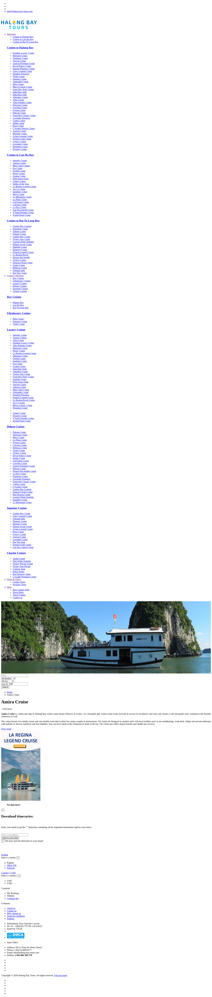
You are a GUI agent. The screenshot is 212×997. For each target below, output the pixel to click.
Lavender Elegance (21, 118)
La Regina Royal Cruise (24, 400)
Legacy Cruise (19, 141)
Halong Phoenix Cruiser (24, 68)
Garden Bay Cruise (21, 236)
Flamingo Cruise (20, 58)
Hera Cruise (18, 84)
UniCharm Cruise (21, 202)
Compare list (12, 898)
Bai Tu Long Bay (21, 307)
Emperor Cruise (20, 249)
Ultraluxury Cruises (22, 281)
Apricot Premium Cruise (24, 63)
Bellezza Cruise (20, 268)
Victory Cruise (19, 260)
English (4, 855)
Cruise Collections (15, 275)
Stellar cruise (18, 123)
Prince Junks (18, 571)
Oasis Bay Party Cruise (23, 89)
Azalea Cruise (19, 176)
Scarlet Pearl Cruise (22, 215)
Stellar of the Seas (21, 184)
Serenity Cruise (20, 160)
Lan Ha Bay (18, 305)
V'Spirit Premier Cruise (23, 212)
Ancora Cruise (19, 61)
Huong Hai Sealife (21, 257)
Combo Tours (19, 582)
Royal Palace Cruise (22, 66)
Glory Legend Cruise (22, 71)
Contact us (17, 597)
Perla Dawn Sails (20, 179)
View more (6, 729)
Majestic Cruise (20, 133)
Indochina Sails (20, 92)
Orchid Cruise (19, 171)
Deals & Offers (14, 579)
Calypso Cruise (20, 205)
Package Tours (19, 584)
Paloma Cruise (19, 234)
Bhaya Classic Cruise (22, 87)
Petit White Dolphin (22, 561)
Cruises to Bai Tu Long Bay (25, 42)
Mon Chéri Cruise (21, 390)
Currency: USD (8, 873)
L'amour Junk (19, 569)
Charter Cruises (20, 291)
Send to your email (10, 838)
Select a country (8, 857)
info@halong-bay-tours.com (20, 11)
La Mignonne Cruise (22, 197)
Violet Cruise (19, 76)
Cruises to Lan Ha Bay (23, 39)
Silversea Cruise (20, 105)
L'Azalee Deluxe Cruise (24, 128)
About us (11, 908)
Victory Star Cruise (21, 239)
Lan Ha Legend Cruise (23, 210)
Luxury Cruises (20, 283)
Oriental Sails (19, 270)
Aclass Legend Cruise (23, 136)
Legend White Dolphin (23, 242)
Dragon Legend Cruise (23, 252)
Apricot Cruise (19, 131)
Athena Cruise (19, 231)
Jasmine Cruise (19, 79)
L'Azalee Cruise (20, 487)
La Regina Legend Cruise (24, 186)
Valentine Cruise (20, 97)
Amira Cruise (19, 265)
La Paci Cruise (19, 207)
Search (5, 687)
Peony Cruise (19, 173)
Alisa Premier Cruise (22, 102)
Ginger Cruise (19, 181)
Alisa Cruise (18, 100)
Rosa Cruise (18, 126)
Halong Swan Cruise (22, 244)
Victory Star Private (22, 566)
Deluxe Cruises (20, 286)
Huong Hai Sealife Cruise (24, 471)
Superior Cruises (20, 288)
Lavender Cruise (20, 144)
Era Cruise (17, 168)
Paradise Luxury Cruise (23, 53)
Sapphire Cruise (20, 192)
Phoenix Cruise (20, 521)
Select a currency (9, 875)
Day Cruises (18, 278)
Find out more (60, 975)
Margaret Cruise (20, 55)
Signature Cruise (20, 229)
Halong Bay (18, 302)
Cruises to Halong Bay (23, 37)
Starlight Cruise (20, 247)
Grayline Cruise (20, 107)
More (9, 587)
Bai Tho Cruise (20, 273)
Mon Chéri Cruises (21, 166)
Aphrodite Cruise (20, 81)
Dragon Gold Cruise (22, 139)
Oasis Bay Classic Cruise (24, 115)
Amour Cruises (20, 338)
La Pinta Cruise (20, 199)
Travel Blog (18, 592)
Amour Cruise (19, 163)
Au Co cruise (19, 403)
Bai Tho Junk (19, 542)
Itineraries (11, 34)
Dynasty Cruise (20, 149)
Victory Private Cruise (23, 564)
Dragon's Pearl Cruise (23, 262)
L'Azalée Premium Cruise (24, 577)
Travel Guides (19, 595)
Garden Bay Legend (22, 226)
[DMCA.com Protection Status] (15, 937)
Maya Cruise (18, 194)
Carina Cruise (19, 120)
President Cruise (20, 146)
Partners (10, 918)
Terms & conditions (16, 916)
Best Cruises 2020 (21, 590)
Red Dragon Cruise (21, 494)
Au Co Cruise (19, 189)
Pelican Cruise (19, 113)
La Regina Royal (20, 255)
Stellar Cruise (19, 458)
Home (10, 692)
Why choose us (14, 913)
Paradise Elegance (21, 74)
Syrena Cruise (19, 110)
